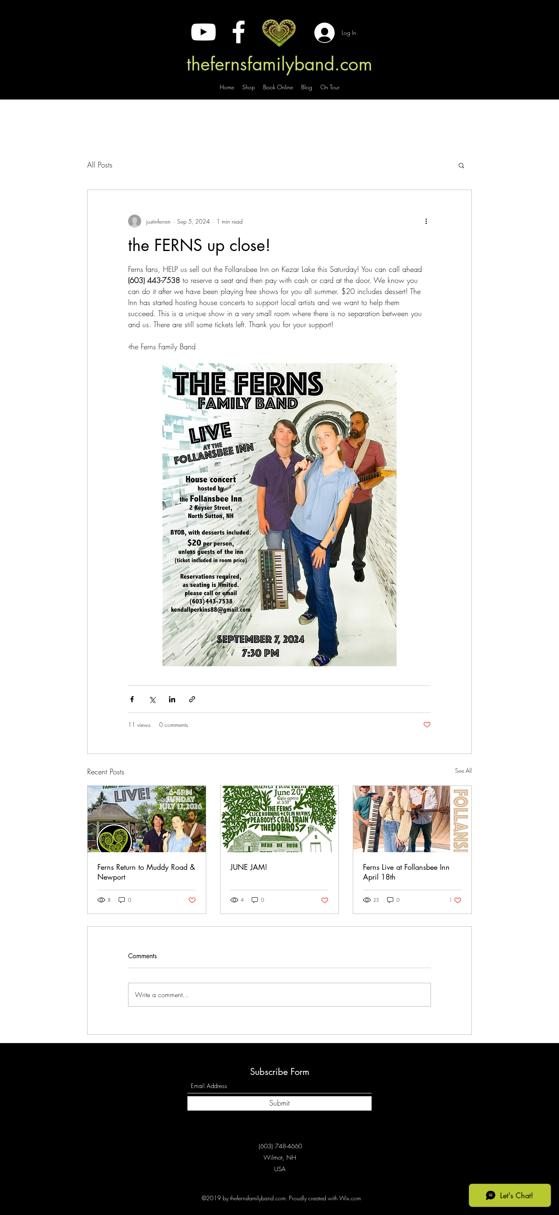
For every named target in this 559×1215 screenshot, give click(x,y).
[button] (461, 165)
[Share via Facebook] (132, 699)
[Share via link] (192, 699)
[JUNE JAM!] (280, 819)
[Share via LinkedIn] (172, 699)
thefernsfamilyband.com (279, 64)
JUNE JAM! (248, 867)
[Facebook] (238, 32)
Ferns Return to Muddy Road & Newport (146, 872)
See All (463, 770)
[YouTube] (203, 32)
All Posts (100, 165)
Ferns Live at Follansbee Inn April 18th (406, 872)
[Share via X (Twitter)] (152, 699)
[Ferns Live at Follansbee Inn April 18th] (412, 819)
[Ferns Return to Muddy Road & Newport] (147, 819)
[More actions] (426, 221)
